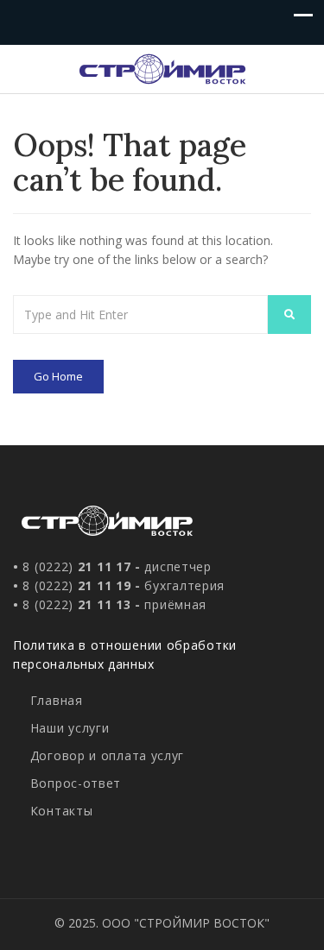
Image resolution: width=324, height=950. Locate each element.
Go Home (58, 376)
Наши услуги (69, 728)
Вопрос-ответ (75, 783)
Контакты (61, 810)
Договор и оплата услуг (107, 755)
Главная (56, 700)
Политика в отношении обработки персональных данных (125, 654)
